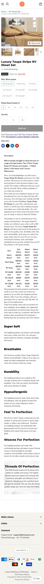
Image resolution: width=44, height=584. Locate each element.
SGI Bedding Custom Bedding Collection (22, 136)
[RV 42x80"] (20, 93)
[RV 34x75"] (7, 99)
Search (33, 572)
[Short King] (21, 86)
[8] (3, 110)
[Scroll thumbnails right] (41, 52)
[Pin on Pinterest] (17, 146)
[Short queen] (8, 86)
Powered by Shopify (22, 579)
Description (8, 156)
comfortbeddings (11, 69)
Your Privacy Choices (22, 574)
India (21, 550)
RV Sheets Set (15, 12)
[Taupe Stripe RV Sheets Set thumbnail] (18, 52)
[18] (21, 110)
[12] (9, 110)
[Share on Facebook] (3, 146)
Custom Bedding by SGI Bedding (17, 572)
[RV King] (32, 86)
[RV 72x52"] (7, 93)
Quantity (4, 115)
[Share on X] (8, 146)
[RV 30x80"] (20, 99)
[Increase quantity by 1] (22, 120)
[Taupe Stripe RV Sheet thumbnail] (6, 52)
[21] (27, 110)
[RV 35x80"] (33, 93)
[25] (33, 110)
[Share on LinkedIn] (12, 146)
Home (3, 12)
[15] (15, 110)
